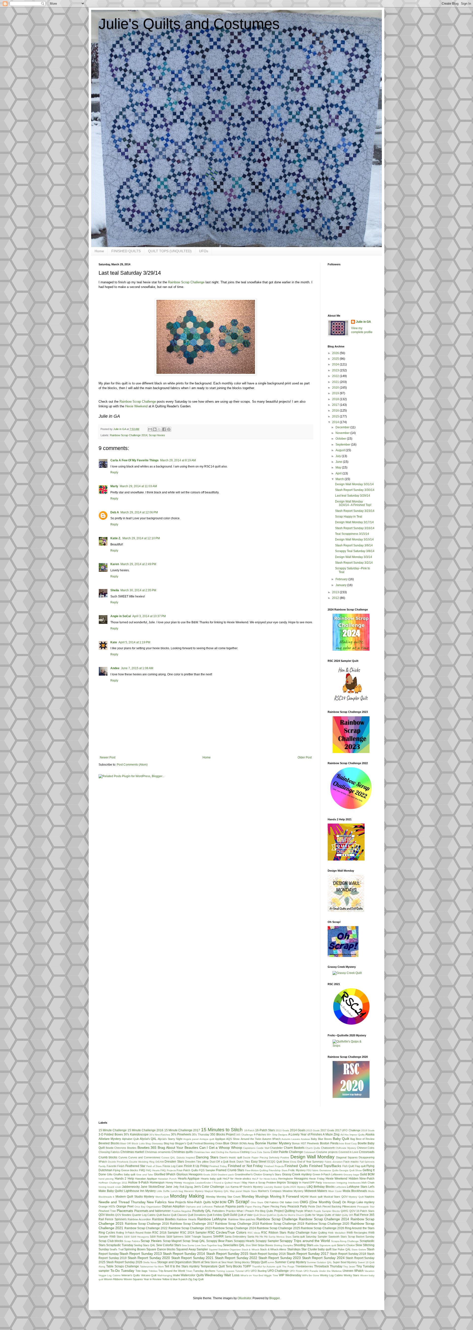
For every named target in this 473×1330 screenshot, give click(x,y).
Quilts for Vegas (314, 1214)
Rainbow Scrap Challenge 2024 (234, 1228)
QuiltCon (271, 1215)
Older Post (305, 757)
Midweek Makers (315, 1191)
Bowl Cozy (351, 1143)
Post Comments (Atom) (132, 764)
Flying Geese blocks (125, 1170)
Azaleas (305, 1139)
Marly (114, 486)
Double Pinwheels (118, 1161)
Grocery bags (351, 1174)
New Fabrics (157, 1202)
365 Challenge (244, 1134)
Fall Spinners (367, 1161)
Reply (114, 472)
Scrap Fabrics (132, 1241)
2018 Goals (367, 1130)
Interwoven (329, 1182)
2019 (336, 393)
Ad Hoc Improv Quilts (352, 1134)
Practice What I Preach (240, 1210)
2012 (336, 598)
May (339, 467)
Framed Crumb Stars (230, 1170)
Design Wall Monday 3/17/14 (354, 522)
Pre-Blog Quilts (264, 1210)
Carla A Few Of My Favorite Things (134, 460)
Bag (352, 1138)
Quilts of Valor (332, 1214)
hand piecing (106, 1178)
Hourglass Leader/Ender (197, 1182)
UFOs (203, 251)
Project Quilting (284, 1211)
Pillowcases (349, 1206)
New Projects (177, 1202)
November (343, 433)
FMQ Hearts (152, 1170)
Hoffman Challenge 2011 (113, 1182)
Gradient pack (226, 1174)
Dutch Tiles (243, 1161)
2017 (336, 405)
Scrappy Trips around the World (305, 1241)
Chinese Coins (366, 1147)
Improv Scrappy (287, 1182)
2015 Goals (313, 1130)
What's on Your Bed (251, 1275)
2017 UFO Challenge (347, 1130)
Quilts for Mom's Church (290, 1215)
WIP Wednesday (290, 1275)
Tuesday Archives (204, 1270)
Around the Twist (251, 1138)
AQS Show (232, 1138)
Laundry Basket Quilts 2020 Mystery (285, 1187)
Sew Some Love (191, 1245)
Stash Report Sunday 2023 (279, 1258)
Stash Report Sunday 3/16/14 (354, 528)
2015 (336, 416)
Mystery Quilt (356, 1196)
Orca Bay (140, 1206)
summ (271, 1262)
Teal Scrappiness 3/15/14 (352, 534)
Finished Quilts (296, 1166)
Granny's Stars (272, 1174)
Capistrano (249, 1148)
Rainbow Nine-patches (241, 1219)
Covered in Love (348, 1151)
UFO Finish (296, 1271)
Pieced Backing (331, 1206)
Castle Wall (262, 1148)
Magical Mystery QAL (216, 1191)
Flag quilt (360, 1166)
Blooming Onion (212, 1143)
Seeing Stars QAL (144, 1245)
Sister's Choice (346, 1245)
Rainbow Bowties (164, 1219)
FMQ (142, 1170)
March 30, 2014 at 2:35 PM (138, 590)
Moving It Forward (284, 1196)
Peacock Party (297, 1206)
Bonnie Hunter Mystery (273, 1143)
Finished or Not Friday (245, 1166)
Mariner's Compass (270, 1190)
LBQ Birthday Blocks (321, 1186)
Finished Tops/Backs (325, 1166)
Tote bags (141, 1270)
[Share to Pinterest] (168, 429)
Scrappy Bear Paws (219, 1241)
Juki (227, 1187)
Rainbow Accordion (139, 1219)
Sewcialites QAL (234, 1245)
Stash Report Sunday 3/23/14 (354, 511)
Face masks (351, 1161)
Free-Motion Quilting (256, 1170)
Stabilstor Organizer (229, 1249)
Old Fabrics (271, 1202)
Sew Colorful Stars (168, 1245)
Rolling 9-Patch (125, 1232)
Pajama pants (234, 1206)
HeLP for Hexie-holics (264, 1178)
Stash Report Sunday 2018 (348, 1254)
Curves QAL (168, 1157)
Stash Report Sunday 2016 (267, 1254)
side (316, 1245)
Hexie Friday (316, 1178)
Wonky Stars (351, 1275)
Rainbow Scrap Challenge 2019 (282, 1223)
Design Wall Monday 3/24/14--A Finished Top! (353, 503)
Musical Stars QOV (336, 1196)
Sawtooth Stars (337, 1236)
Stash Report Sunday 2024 (323, 1258)
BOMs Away (246, 1143)
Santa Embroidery (235, 1236)
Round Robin (143, 1232)
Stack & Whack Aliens (273, 1249)
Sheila (114, 590)
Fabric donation (334, 1161)
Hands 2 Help (124, 1178)
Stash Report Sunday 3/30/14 (354, 490)
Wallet (176, 1275)
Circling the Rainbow (227, 1152)
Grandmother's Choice (248, 1174)
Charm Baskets (294, 1148)
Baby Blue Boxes (321, 1138)
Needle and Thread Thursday (122, 1202)
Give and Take (144, 1174)
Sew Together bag (211, 1245)
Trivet (189, 1271)
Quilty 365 (347, 1215)
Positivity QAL (201, 1211)
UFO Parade (311, 1271)
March (340, 479)
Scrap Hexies (157, 435)
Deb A (114, 512)
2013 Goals (282, 1130)
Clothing (245, 1151)
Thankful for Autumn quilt (266, 1266)
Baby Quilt (341, 1139)
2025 (336, 358)
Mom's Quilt (162, 1196)
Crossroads (366, 1152)
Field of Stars (154, 1166)
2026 (336, 353)
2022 (336, 376)
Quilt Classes (179, 1214)
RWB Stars (116, 1236)
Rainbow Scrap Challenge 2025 (278, 1228)
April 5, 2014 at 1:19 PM (134, 642)
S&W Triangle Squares (198, 1236)
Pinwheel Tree (107, 1210)
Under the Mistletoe (330, 1271)
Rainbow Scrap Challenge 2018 (237, 1223)
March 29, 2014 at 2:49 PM (138, 564)
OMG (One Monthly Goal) (320, 1202)
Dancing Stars (207, 1157)
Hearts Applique (189, 1178)
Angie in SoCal (120, 616)
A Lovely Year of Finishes (305, 1134)
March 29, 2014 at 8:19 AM (178, 460)
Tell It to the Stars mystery (182, 1266)
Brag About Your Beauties (178, 1148)
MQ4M (304, 1196)
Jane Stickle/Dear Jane (156, 1186)
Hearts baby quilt (211, 1178)
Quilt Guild (230, 1215)
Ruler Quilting (319, 1232)
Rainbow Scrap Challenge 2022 (146, 1228)
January (341, 585)
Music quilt (316, 1196)
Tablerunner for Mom (152, 1266)
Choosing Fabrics (109, 1151)
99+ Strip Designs (277, 1134)
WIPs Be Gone (310, 1275)
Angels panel (191, 1139)
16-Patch (249, 1130)
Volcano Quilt (148, 1275)
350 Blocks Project (222, 1134)
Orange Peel (125, 1206)
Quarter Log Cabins (144, 1214)
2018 (336, 399)
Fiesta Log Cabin (173, 1166)
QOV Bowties (123, 1214)
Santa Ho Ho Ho (257, 1236)
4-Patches (260, 1134)
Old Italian (286, 1202)
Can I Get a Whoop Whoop (220, 1148)
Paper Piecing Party (274, 1206)
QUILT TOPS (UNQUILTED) (170, 251)
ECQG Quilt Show (278, 1161)
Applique (220, 1138)
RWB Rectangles (357, 1232)
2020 (336, 387)
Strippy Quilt (259, 1262)
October (341, 438)
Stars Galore (359, 1249)
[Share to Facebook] (164, 429)
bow (341, 1143)
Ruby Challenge (298, 1232)
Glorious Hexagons (189, 1174)
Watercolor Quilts (192, 1275)
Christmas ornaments (158, 1151)
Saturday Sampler (316, 1236)
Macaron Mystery (193, 1191)
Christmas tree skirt (204, 1152)
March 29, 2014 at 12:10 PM (141, 538)
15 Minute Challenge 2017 (182, 1130)
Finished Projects (274, 1166)
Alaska (369, 1134)
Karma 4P (237, 1186)
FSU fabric (312, 1170)
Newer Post (107, 757)
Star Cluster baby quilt (316, 1249)
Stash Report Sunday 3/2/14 (354, 562)
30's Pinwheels (181, 1134)
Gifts (110, 1174)
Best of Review (365, 1138)
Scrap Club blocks (111, 1241)
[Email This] (150, 429)
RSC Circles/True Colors (227, 1232)
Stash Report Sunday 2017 (308, 1254)
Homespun (157, 1182)
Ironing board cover (110, 1187)
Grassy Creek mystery (297, 1174)
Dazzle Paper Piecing (255, 1157)
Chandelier (276, 1147)
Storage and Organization (174, 1262)
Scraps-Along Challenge (345, 1241)
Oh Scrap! (238, 1201)
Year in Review (152, 1279)
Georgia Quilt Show (350, 1170)
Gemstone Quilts (328, 1170)
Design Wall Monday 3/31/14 (354, 484)
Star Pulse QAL (341, 1249)
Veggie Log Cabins (109, 1275)
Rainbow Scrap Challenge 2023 (190, 1228)
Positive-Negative (181, 1211)
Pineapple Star (365, 1206)
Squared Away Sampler (192, 1249)
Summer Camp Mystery (290, 1262)
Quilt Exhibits (214, 1214)
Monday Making (187, 1196)
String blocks (242, 1262)
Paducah (219, 1206)
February (342, 579)
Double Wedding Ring (141, 1161)
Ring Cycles (107, 1232)
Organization (153, 1206)
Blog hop (169, 1143)
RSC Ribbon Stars (273, 1232)
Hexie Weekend (136, 406)
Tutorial (239, 1271)
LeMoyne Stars (357, 1186)
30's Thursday (200, 1134)
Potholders (218, 1210)
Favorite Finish (116, 1166)
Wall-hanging (164, 1275)
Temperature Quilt (213, 1266)
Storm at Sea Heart (221, 1262)
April (339, 473)
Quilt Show (259, 1215)
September (343, 444)
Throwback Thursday (328, 1266)
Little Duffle (163, 1191)
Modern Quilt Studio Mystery (135, 1196)
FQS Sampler (207, 1170)
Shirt (248, 1245)
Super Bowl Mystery (345, 1262)
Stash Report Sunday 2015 (227, 1254)
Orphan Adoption (173, 1206)
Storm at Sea (201, 1262)
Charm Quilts (312, 1148)
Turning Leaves (225, 1271)
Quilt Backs (163, 1214)
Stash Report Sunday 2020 (149, 1258)
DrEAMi (159, 1161)
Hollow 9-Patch (138, 1182)
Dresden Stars (174, 1161)
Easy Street (259, 1161)
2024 (336, 364)
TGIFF (247, 1266)
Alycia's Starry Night (170, 1138)
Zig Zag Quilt (195, 1279)
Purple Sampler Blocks (327, 1211)
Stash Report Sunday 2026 (124, 1262)
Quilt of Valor (245, 1214)
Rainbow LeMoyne (212, 1219)
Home (99, 251)
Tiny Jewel (349, 1266)
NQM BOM (219, 1202)
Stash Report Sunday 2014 (184, 1254)
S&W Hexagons (140, 1236)
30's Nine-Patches (159, 1134)
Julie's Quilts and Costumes (189, 24)
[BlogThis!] (154, 429)
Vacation (369, 1271)
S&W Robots (157, 1236)
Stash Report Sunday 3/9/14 (354, 545)
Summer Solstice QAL (319, 1262)
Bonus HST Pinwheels (305, 1143)
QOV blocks (106, 1215)
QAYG (344, 1210)
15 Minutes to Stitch (222, 1129)
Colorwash (310, 1152)
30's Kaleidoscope (136, 1134)
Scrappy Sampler (267, 1241)
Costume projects (327, 1151)
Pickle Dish (314, 1206)
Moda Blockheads (355, 1191)
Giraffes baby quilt (124, 1174)
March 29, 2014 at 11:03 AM (138, 486)
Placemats (125, 1211)
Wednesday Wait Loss (222, 1275)
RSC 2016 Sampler (165, 1232)
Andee (114, 668)
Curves (122, 1157)
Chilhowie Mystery (346, 1148)
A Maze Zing (331, 1134)
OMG (296, 1202)
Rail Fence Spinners (113, 1219)
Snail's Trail (116, 1249)
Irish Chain (367, 1182)
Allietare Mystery (110, 1139)
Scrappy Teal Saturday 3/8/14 (354, 551)
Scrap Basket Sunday (361, 1236)
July (339, 456)
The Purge (288, 1266)
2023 (336, 370)
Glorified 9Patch (165, 1174)
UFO (247, 1271)
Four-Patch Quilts (187, 1170)
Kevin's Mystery (253, 1186)
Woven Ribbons (113, 1279)
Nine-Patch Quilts (199, 1202)
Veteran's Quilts (130, 1275)
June (339, 462)
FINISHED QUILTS (126, 251)
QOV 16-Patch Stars (362, 1210)
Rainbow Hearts (186, 1219)
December (343, 427)
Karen (114, 564)
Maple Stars (250, 1191)
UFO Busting (259, 1270)
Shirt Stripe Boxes (262, 1245)
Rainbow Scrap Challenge (186, 282)
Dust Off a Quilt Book (223, 1161)
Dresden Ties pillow (197, 1161)
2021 (336, 382)
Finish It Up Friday (196, 1166)
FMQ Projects (168, 1170)
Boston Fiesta (329, 1143)
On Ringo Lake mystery (358, 1202)
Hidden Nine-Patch (361, 1178)
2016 (336, 410)
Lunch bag (177, 1191)
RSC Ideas (254, 1232)
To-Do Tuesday (122, 1271)
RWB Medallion (336, 1232)
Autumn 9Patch (271, 1138)
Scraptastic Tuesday (119, 1245)
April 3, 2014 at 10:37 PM (149, 616)
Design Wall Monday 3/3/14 (353, 557)
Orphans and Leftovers (199, 1206)
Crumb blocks (108, 1157)
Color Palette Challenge (287, 1152)
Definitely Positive (279, 1157)
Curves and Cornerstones (144, 1157)
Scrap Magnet (172, 1241)
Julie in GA (363, 322)
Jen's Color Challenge (209, 1186)
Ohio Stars (257, 1202)
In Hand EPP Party (310, 1182)
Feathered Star (135, 1166)
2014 (336, 422)
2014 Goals (297, 1130)
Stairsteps (294, 1249)
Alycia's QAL (148, 1139)
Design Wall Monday (312, 1156)
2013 (336, 592)
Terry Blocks (234, 1266)
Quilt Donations (197, 1214)
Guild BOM (367, 1174)
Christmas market (132, 1152)
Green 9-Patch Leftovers (328, 1174)
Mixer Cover (335, 1191)
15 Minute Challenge (113, 1130)
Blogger (274, 1298)
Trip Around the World (171, 1270)
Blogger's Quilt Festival (189, 1143)
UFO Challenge (278, 1271)
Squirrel (213, 1249)
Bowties (131, 1147)
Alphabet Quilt (130, 1138)
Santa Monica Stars (280, 1236)
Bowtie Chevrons (116, 1147)
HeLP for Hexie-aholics (237, 1178)
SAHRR (218, 1236)
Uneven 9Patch (353, 1271)
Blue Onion (230, 1143)
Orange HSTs (107, 1206)
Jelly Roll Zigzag (183, 1186)
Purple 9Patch (304, 1210)
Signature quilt (328, 1245)
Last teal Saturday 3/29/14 (352, 495)
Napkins (369, 1196)
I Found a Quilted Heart (226, 1182)
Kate (113, 642)
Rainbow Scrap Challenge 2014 (128, 435)
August (341, 450)
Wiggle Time (271, 1275)
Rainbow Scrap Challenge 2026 (322, 1228)
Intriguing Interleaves (349, 1182)
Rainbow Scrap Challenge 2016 (147, 1223)
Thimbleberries (304, 1266)
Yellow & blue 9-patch (174, 1279)
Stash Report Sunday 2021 (192, 1258)
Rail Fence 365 (364, 1215)
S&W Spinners (175, 1236)
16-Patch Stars (265, 1130)
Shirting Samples (283, 1245)
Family (102, 1166)
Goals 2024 (210, 1174)
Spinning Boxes (134, 1249)
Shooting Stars (303, 1245)
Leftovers (341, 1187)
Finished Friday (218, 1166)
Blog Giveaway (154, 1143)
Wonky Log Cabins (331, 1275)
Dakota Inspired (186, 1157)
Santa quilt (298, 1236)
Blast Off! (125, 1143)
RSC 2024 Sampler (193, 1232)
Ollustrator (244, 1298)
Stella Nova (149, 1262)
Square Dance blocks (160, 1249)
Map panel (236, 1191)
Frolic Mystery (296, 1170)
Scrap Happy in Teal (348, 516)
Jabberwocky (131, 1186)
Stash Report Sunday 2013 (140, 1254)
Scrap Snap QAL (194, 1241)
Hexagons (301, 1178)
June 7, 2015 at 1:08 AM (137, 668)
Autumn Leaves (291, 1139)
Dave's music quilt (231, 1157)
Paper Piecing (253, 1206)
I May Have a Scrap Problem (258, 1182)
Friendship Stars (278, 1170)
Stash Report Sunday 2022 (236, 1258)
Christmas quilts (182, 1152)
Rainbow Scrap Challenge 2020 (327, 1223)
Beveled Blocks (109, 1143)
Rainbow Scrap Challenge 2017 (192, 1223)
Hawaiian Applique (146, 1178)
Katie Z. (115, 538)
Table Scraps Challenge (122, 1266)
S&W (127, 1236)
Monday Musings (255, 1196)
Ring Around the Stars (359, 1228)
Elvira (293, 1161)
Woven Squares (133, 1279)
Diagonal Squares (346, 1157)
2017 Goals (327, 1130)
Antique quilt (207, 1139)
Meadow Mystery (293, 1190)
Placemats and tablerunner (152, 1211)
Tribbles (153, 1271)
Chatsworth (328, 1147)
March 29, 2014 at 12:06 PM (139, 512)
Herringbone (285, 1178)
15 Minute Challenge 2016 (146, 1130)
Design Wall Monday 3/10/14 (354, 539)
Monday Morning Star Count (223, 1196)
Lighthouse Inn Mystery (140, 1191)
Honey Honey (174, 1182)
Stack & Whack (250, 1249)
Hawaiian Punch (167, 1178)
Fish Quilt (348, 1166)
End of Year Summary (310, 1161)
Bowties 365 (147, 1148)
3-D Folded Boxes (111, 1134)
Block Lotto (138, 1143)
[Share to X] (159, 429)
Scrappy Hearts (244, 1241)
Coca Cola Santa (260, 1152)
